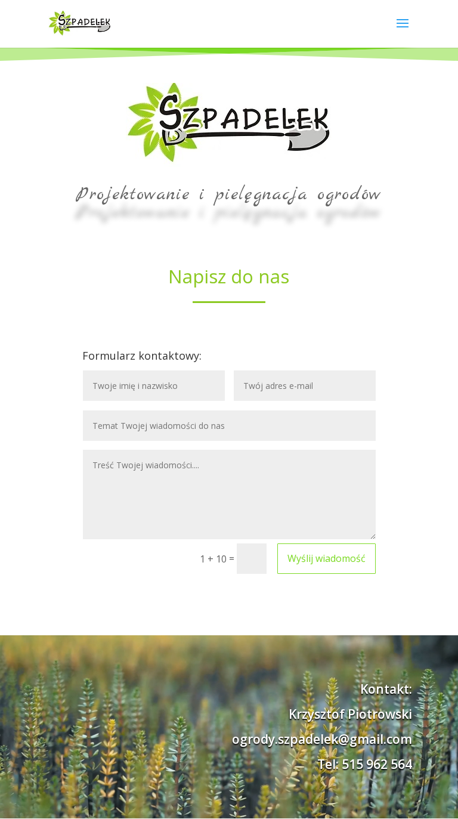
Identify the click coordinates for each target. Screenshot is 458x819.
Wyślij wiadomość (326, 558)
